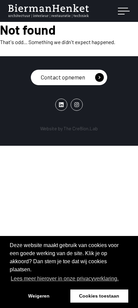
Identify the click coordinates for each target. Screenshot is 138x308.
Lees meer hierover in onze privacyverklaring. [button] (65, 278)
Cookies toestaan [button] (99, 296)
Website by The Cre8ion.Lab (69, 128)
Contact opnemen (63, 77)
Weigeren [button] (39, 296)
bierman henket (48, 11)
